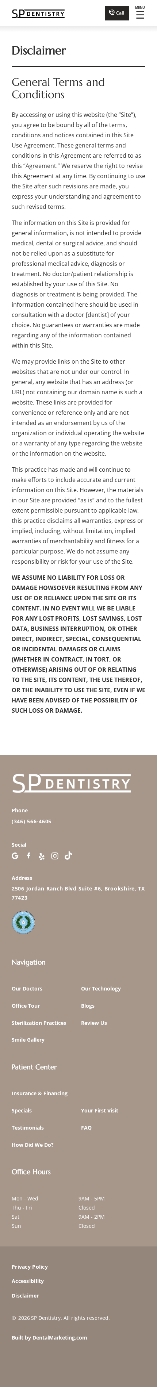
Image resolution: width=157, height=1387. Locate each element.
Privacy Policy (30, 1266)
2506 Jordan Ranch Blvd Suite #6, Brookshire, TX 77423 (78, 893)
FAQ (86, 1127)
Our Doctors (27, 988)
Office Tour (26, 1005)
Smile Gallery (28, 1039)
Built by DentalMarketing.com (49, 1337)
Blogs (88, 1005)
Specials (22, 1110)
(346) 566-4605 (31, 821)
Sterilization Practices (39, 1022)
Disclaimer (25, 1295)
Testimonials (28, 1127)
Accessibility (28, 1280)
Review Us (94, 1022)
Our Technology (101, 988)
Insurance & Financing (40, 1093)
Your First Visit (99, 1110)
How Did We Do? (33, 1144)
